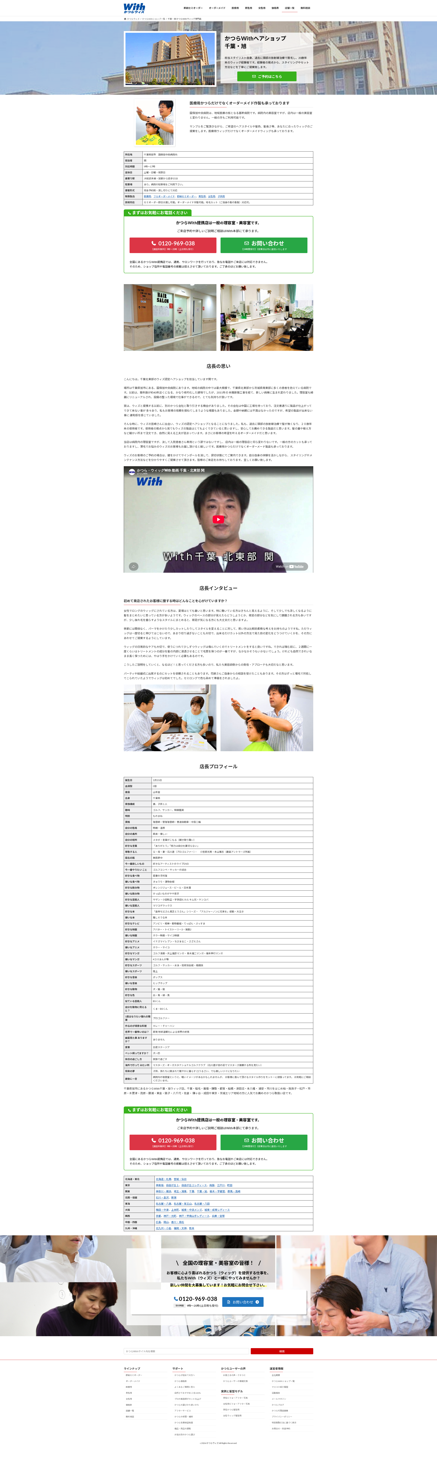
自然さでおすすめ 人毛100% (187, 1393)
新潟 (173, 1197)
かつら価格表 (180, 1381)
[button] (267, 76)
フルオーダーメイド (164, 196)
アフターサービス (182, 1411)
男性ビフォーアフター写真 (235, 1398)
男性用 (202, 196)
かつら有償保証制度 (183, 1422)
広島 (158, 1222)
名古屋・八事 (163, 1203)
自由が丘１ (172, 1185)
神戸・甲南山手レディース (194, 1215)
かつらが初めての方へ (184, 1375)
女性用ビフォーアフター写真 (236, 1404)
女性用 (211, 196)
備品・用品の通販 (182, 1428)
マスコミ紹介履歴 (280, 1387)
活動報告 (276, 1393)
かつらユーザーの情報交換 (235, 1381)
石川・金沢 (162, 1197)
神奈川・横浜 (163, 1191)
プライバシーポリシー (282, 1417)
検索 (282, 1351)
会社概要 (276, 1375)
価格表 (129, 1405)
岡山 (166, 1222)
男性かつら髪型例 (231, 1410)
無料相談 (130, 1417)
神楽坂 (160, 1185)
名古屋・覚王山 (183, 1203)
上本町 (175, 1209)
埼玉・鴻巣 (180, 1191)
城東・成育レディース (217, 1209)
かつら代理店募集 (280, 1411)
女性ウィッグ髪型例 (232, 1415)
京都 (158, 1215)
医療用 (147, 196)
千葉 (191, 1191)
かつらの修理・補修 (183, 1417)
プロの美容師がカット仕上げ (187, 1399)
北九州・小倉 (163, 1228)
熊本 (191, 1228)
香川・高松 (177, 1222)
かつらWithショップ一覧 (283, 1381)
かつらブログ (278, 1405)
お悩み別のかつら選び (184, 1434)
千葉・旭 (202, 1191)
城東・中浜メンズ (191, 1209)
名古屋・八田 (202, 1203)
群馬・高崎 (234, 1191)
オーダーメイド (133, 1381)
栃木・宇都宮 (217, 1191)
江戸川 (221, 1185)
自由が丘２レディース (194, 1185)
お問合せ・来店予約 (281, 1428)
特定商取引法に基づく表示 (284, 1422)
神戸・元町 (170, 1215)
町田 (229, 1185)
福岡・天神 (180, 1228)
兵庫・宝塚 (218, 1215)
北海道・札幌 (163, 1179)
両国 (211, 1185)
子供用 (221, 196)
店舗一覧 (130, 1411)
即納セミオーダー (186, 196)
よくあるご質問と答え (184, 1387)
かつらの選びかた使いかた (186, 1405)
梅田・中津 (162, 1209)
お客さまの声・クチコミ (234, 1375)
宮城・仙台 (180, 1179)
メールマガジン (279, 1399)
